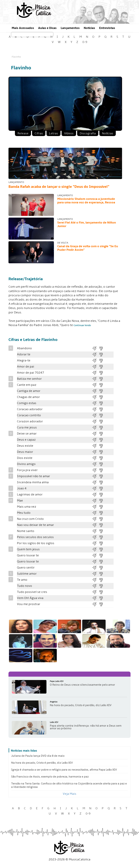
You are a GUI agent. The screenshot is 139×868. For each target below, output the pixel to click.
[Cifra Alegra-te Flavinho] (95, 360)
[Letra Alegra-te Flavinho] (102, 360)
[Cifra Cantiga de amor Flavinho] (95, 391)
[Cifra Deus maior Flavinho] (95, 452)
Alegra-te (23, 360)
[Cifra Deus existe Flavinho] (95, 446)
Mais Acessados (23, 28)
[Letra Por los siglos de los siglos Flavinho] (102, 543)
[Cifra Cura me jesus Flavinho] (95, 427)
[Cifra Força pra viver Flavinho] (95, 470)
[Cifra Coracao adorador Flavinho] (95, 409)
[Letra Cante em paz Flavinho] (102, 385)
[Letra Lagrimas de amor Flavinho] (102, 494)
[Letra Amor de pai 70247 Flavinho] (102, 372)
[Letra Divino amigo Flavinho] (102, 464)
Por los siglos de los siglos (35, 543)
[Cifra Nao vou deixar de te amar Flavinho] (95, 525)
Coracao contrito (29, 415)
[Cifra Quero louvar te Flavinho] (95, 555)
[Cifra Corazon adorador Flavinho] (95, 421)
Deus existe (25, 446)
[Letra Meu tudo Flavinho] (102, 513)
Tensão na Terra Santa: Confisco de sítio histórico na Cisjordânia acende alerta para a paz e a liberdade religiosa (69, 785)
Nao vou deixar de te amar (35, 525)
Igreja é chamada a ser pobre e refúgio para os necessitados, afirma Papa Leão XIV (64, 769)
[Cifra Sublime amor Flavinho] (95, 573)
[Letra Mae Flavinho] (102, 500)
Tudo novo (24, 586)
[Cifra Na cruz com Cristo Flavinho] (95, 519)
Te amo (22, 580)
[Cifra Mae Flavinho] (95, 500)
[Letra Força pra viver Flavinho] (102, 470)
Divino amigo (26, 464)
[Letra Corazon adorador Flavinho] (102, 421)
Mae (20, 500)
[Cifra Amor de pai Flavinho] (95, 366)
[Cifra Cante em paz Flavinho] (95, 385)
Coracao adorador (30, 409)
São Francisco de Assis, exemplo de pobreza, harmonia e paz (50, 776)
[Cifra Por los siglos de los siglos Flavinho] (95, 543)
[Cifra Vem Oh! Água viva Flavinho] (95, 598)
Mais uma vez (26, 506)
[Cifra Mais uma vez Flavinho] (95, 506)
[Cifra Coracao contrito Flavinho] (95, 415)
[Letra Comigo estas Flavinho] (102, 403)
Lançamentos (70, 28)
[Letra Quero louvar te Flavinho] (102, 555)
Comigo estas (26, 403)
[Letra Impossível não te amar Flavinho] (102, 476)
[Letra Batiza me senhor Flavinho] (102, 379)
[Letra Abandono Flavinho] (102, 348)
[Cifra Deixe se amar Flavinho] (95, 433)
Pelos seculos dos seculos (35, 537)
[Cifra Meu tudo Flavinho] (95, 513)
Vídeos (69, 133)
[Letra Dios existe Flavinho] (102, 458)
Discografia (88, 133)
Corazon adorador (30, 421)
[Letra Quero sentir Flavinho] (102, 567)
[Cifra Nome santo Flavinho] (95, 531)
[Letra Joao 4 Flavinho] (102, 488)
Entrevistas (107, 28)
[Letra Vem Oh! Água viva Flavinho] (102, 598)
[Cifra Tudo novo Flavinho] (95, 586)
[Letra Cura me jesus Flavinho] (102, 427)
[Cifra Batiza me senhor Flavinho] (95, 379)
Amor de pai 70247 (30, 372)
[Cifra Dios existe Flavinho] (95, 458)
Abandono (24, 348)
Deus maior (25, 452)
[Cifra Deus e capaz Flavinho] (95, 439)
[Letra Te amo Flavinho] (102, 580)
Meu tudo (24, 513)
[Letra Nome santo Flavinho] (102, 531)
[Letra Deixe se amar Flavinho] (102, 433)
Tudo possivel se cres (32, 592)
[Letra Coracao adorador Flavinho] (102, 409)
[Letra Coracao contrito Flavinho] (102, 415)
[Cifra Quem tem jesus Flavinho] (95, 549)
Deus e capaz (26, 439)
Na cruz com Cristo (30, 519)
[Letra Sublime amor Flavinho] (102, 573)
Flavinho (16, 56)
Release (22, 133)
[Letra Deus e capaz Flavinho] (102, 439)
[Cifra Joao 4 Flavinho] (95, 488)
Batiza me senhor (29, 379)
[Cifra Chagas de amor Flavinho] (95, 397)
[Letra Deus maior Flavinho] (102, 452)
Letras (53, 133)
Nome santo (25, 531)
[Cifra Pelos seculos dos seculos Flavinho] (95, 537)
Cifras (39, 133)
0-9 (84, 42)
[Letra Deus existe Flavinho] (102, 446)
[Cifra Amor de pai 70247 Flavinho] (95, 372)
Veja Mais (69, 794)
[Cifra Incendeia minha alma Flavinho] (95, 482)
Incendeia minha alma (33, 482)
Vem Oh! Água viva (30, 598)
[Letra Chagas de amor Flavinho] (102, 397)
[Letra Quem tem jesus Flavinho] (102, 549)
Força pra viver (27, 470)
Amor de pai (25, 366)
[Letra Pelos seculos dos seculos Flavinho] (102, 537)
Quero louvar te (28, 555)
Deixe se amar (27, 433)
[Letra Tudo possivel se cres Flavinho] (102, 592)
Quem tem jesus (28, 549)
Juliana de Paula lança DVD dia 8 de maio (37, 756)
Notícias (89, 28)
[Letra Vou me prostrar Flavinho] (102, 604)
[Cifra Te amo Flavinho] (95, 580)
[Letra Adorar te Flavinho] (102, 354)
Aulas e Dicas (47, 28)
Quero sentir (26, 567)
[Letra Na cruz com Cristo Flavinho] (102, 519)
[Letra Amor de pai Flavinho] (102, 366)
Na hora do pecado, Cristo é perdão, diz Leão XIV (42, 762)
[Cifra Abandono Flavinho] (95, 348)
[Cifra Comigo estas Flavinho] (95, 403)
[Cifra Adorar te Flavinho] (95, 354)
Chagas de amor (28, 397)
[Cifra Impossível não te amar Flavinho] (95, 476)
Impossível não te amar (33, 476)
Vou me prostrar (28, 604)
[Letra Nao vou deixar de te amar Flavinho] (102, 525)
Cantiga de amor (28, 391)
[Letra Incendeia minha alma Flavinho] (102, 482)
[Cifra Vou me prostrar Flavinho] (95, 604)
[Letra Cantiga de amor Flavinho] (102, 391)
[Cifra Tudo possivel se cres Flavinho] (95, 592)
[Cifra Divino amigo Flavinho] (95, 464)
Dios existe (24, 458)
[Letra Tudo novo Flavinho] (102, 586)
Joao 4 (21, 488)
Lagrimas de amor (30, 494)
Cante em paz (26, 385)
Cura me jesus (27, 427)
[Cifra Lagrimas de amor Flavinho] (95, 494)
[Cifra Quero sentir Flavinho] (95, 567)
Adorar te (23, 354)
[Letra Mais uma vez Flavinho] (102, 506)
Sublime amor (27, 573)
